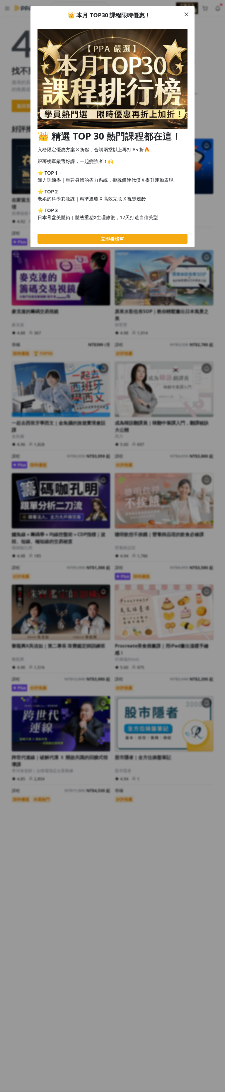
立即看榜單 (112, 239)
